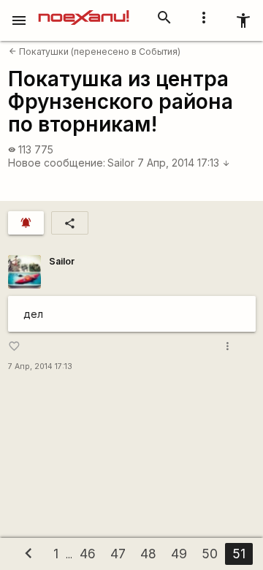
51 (238, 553)
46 (88, 553)
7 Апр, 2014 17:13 (183, 162)
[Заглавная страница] (83, 10)
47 (118, 553)
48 (148, 553)
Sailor (120, 162)
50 (210, 553)
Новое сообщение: (56, 162)
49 (179, 553)
